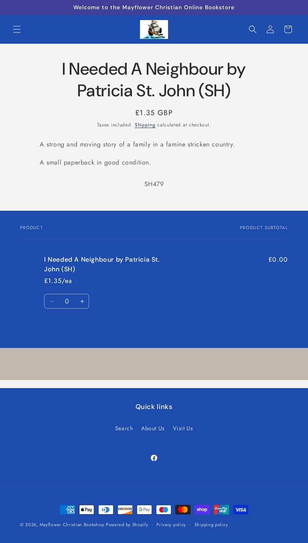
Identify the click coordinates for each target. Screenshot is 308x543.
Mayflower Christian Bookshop (72, 524)
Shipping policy (211, 524)
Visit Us (183, 428)
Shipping (145, 124)
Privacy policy (171, 524)
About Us (153, 428)
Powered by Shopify (127, 524)
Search (124, 428)
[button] (17, 29)
